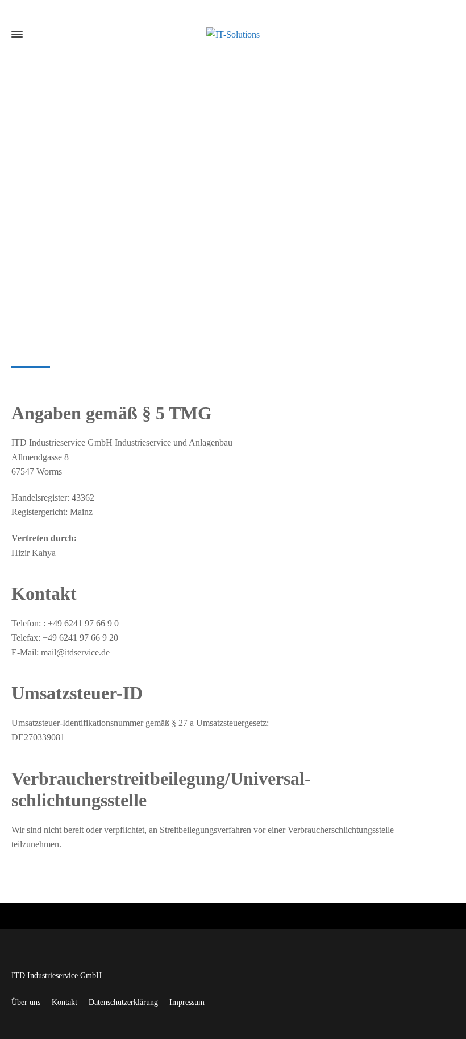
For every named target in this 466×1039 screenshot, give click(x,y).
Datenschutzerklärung (123, 1002)
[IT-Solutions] (233, 34)
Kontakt (64, 1002)
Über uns (25, 1002)
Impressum (187, 1002)
